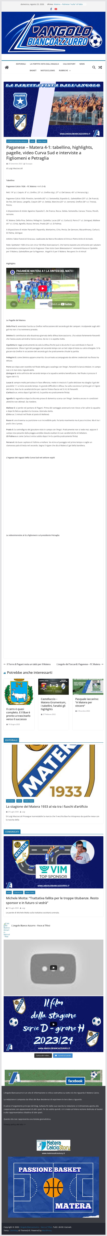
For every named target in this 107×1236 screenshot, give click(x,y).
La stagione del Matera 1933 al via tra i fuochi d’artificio (47, 806)
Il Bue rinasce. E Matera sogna (67, 4)
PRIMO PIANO (42, 141)
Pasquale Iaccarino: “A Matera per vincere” (87, 702)
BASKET (33, 70)
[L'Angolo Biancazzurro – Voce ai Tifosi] (53, 13)
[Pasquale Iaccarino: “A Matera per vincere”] (88, 680)
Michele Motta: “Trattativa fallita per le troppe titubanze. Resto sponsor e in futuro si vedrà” (52, 900)
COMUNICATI (18, 892)
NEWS (82, 64)
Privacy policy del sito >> (15, 1124)
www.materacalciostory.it (53, 1153)
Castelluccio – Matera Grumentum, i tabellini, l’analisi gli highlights (53, 704)
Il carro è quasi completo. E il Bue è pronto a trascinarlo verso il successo (18, 714)
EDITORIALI (21, 64)
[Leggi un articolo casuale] (100, 67)
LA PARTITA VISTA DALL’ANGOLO (44, 64)
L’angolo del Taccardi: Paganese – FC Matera (78, 664)
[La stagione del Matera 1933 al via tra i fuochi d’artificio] (53, 771)
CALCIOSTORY (69, 64)
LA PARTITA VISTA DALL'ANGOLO (17, 141)
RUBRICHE (63, 70)
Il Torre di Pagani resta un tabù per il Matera (28, 664)
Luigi (23, 812)
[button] (69, 71)
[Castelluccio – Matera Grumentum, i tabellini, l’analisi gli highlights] (53, 680)
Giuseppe (28, 164)
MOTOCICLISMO (48, 70)
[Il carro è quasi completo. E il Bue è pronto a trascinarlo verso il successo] (19, 680)
